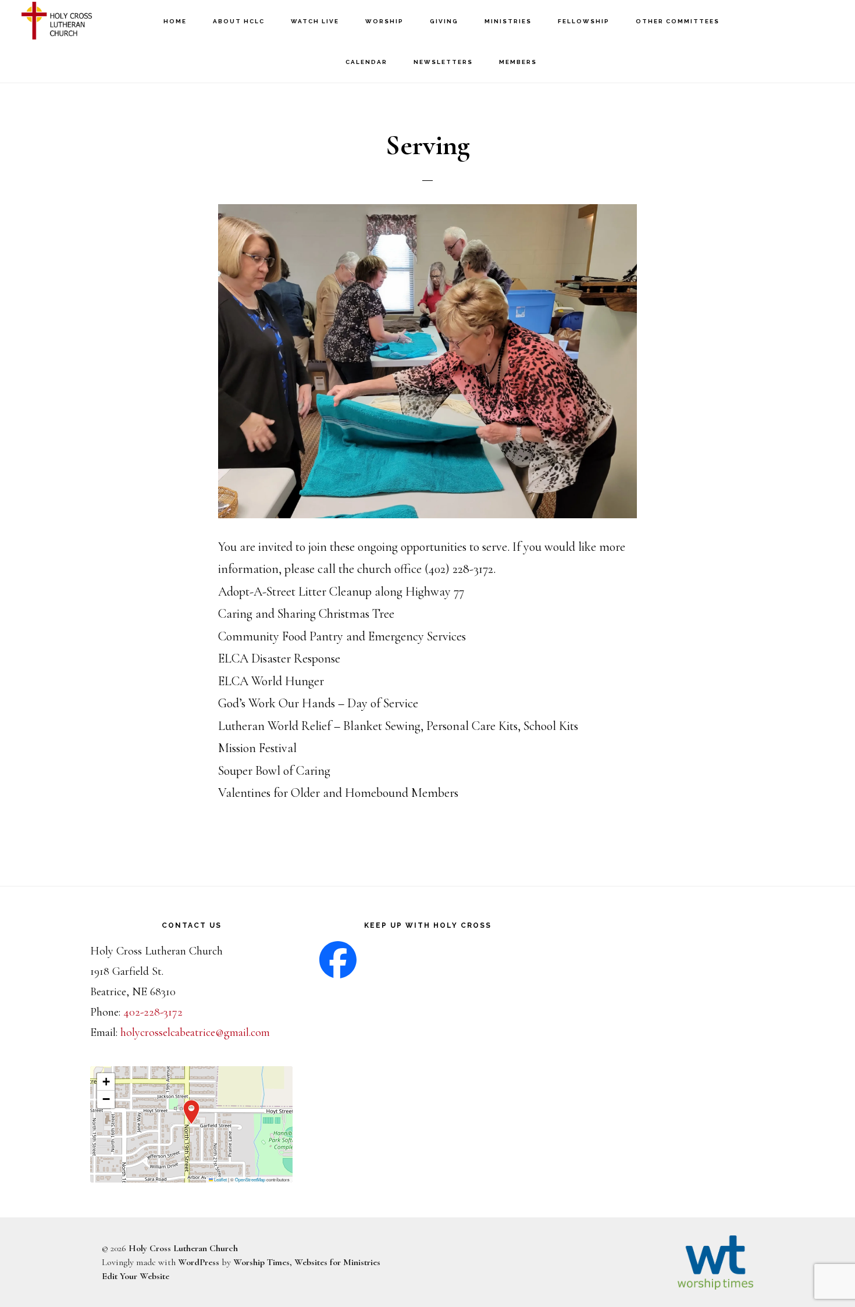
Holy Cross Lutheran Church (75, 21)
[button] (191, 1112)
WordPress (198, 1262)
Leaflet (220, 1179)
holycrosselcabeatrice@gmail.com (195, 1032)
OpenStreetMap (250, 1179)
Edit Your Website (135, 1276)
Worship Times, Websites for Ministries (306, 1262)
